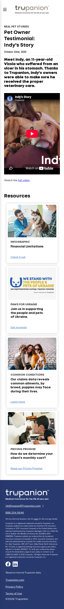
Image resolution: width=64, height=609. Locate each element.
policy (36, 519)
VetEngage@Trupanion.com (23, 505)
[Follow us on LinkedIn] (15, 564)
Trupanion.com (14, 580)
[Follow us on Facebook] (8, 564)
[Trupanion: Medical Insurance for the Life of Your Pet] (27, 495)
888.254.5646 (14, 512)
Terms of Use (13, 593)
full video (24, 180)
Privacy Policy (14, 586)
